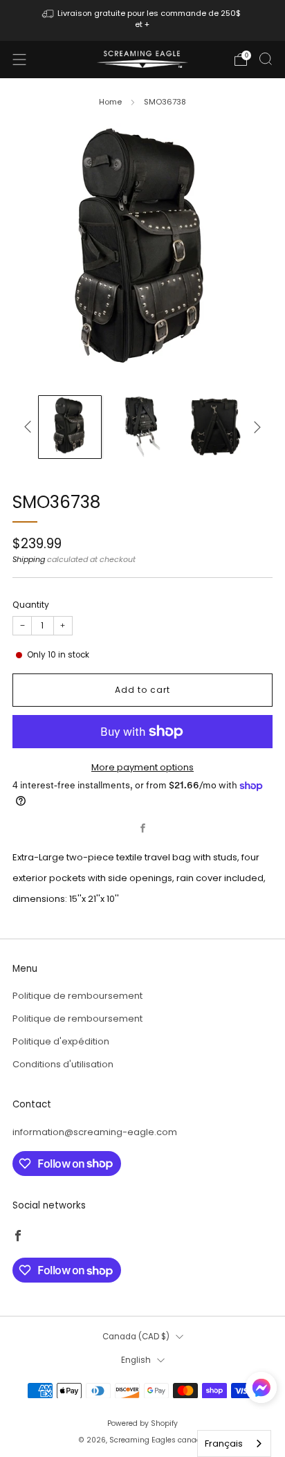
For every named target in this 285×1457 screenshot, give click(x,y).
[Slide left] (30, 427)
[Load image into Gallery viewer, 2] (142, 427)
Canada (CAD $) (135, 1336)
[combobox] (234, 1443)
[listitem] (143, 20)
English (136, 1360)
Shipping (28, 559)
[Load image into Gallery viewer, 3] (215, 427)
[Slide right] (255, 427)
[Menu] (19, 59)
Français (224, 1443)
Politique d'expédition (60, 1041)
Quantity (30, 604)
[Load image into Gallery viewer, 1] (70, 427)
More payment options (142, 767)
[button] (261, 1392)
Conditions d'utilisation (62, 1064)
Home (110, 101)
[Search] (266, 59)
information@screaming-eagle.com (94, 1132)
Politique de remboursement (77, 995)
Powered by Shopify (142, 1423)
